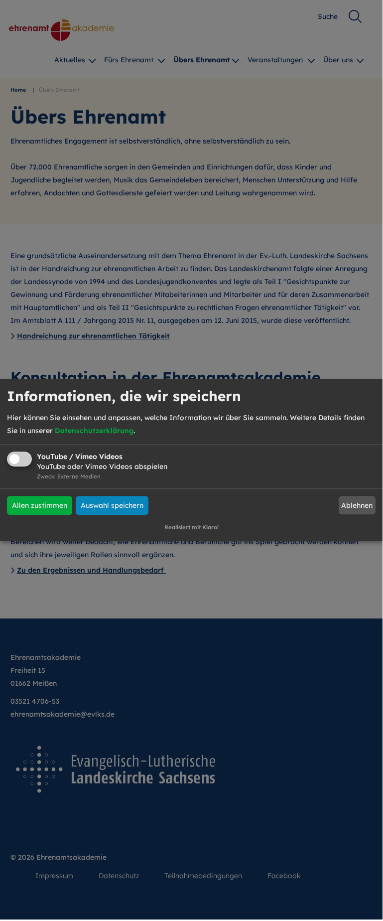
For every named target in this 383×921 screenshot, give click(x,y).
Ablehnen (357, 505)
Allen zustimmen (39, 505)
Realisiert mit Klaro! (191, 527)
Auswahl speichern (112, 505)
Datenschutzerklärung (94, 430)
